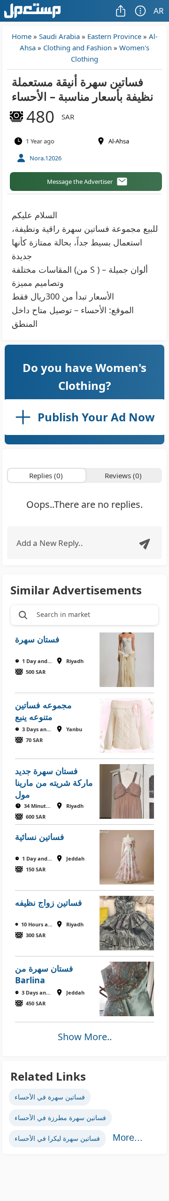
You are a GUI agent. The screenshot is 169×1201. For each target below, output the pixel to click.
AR (159, 10)
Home (21, 36)
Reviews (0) (123, 475)
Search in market (63, 614)
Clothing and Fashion (77, 47)
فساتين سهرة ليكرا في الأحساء (57, 1138)
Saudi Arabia (59, 36)
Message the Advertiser (80, 181)
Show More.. (85, 1036)
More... (128, 1137)
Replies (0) (46, 475)
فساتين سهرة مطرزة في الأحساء (60, 1117)
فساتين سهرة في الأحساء (50, 1096)
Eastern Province (114, 36)
